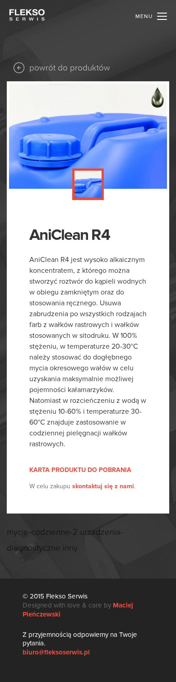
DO (80, 470)
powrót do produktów (69, 68)
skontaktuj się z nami (103, 486)
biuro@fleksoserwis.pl (56, 652)
